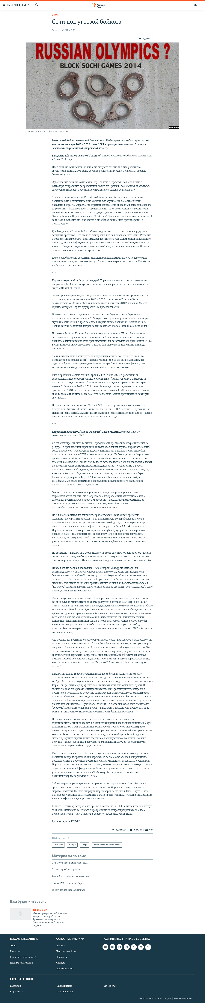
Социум (60, 963)
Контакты (15, 951)
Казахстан (15, 986)
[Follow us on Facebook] (119, 947)
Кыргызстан (16, 992)
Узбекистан (110, 986)
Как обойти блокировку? (23, 957)
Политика (61, 957)
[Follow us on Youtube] (105, 947)
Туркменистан (40, 910)
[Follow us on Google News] (141, 947)
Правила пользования (21, 963)
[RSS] (148, 947)
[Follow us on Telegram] (127, 947)
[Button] (146, 39)
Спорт (56, 15)
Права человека (64, 968)
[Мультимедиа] (195, 5)
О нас (13, 946)
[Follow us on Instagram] (112, 947)
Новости (60, 946)
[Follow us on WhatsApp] (134, 947)
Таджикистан (64, 986)
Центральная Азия (66, 951)
